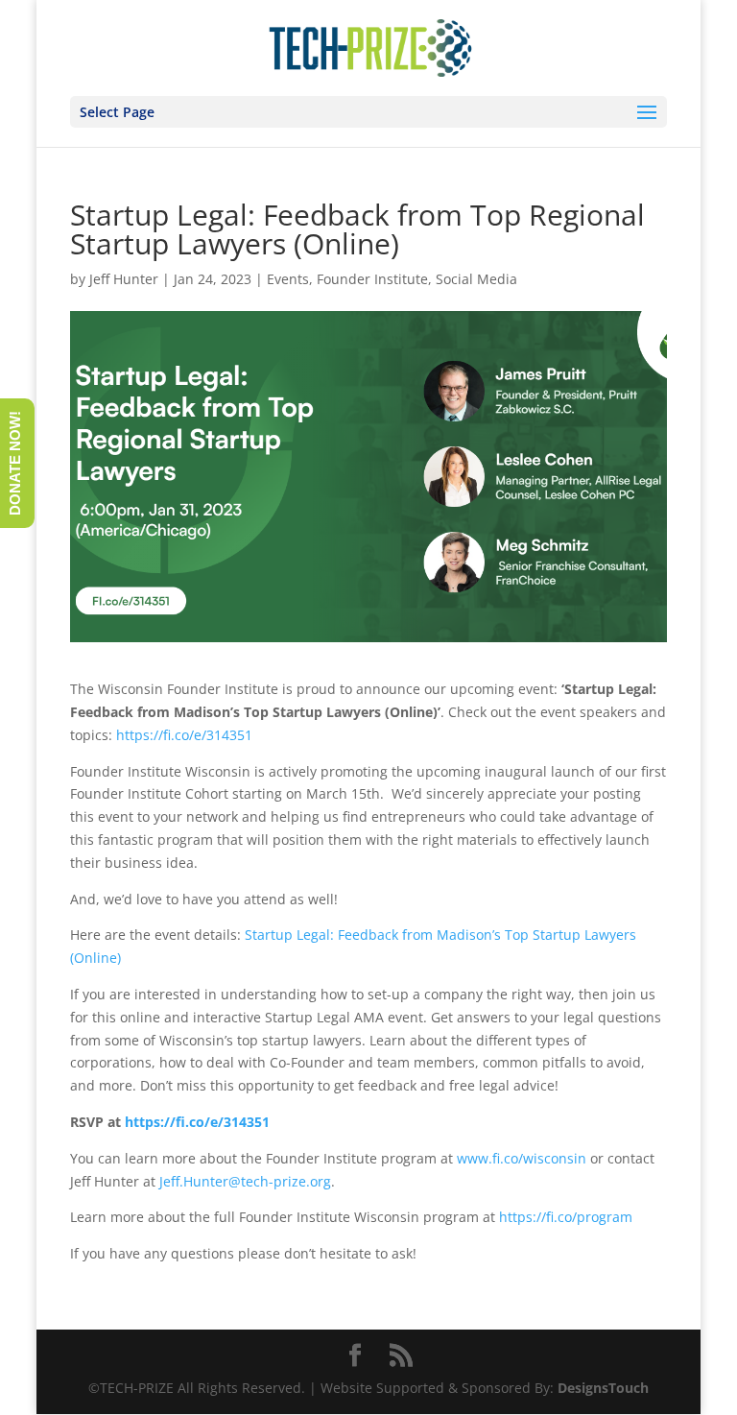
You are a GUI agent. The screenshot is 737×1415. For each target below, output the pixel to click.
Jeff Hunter (123, 279)
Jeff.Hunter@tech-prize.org (245, 1181)
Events (288, 279)
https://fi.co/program (565, 1217)
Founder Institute (372, 279)
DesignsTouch (603, 1388)
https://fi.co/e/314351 (184, 735)
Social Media (476, 279)
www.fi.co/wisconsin (521, 1158)
